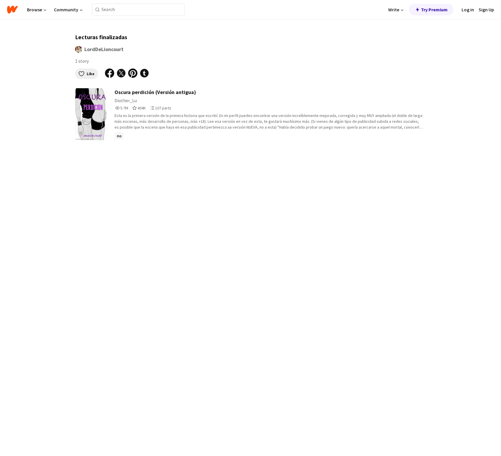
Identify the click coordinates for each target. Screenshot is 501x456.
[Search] (97, 9)
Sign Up (486, 9)
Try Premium (434, 9)
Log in (468, 9)
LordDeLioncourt (104, 49)
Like (91, 73)
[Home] (12, 10)
